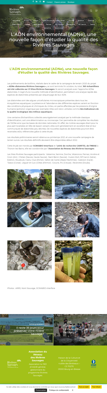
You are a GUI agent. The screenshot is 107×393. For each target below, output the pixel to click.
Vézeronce (59, 28)
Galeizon (91, 21)
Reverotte (71, 24)
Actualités (16, 21)
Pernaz (48, 24)
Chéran (36, 21)
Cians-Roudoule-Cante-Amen (53, 21)
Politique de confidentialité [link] (59, 390)
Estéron (81, 21)
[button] (96, 11)
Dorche (71, 21)
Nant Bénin (38, 24)
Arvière (26, 21)
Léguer (27, 24)
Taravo (92, 24)
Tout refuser (96, 387)
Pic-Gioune (59, 24)
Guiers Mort (16, 24)
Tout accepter (84, 387)
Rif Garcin (82, 24)
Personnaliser (41, 390)
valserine (47, 28)
